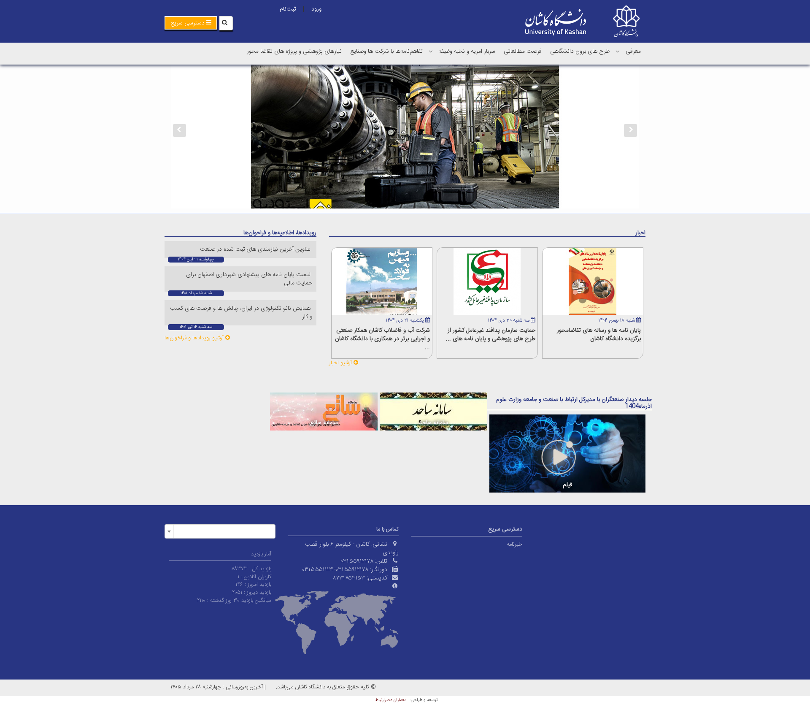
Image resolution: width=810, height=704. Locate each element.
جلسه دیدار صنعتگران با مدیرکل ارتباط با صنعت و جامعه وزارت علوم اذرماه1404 (574, 403)
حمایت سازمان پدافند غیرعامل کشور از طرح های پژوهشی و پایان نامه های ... (490, 334)
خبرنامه (514, 544)
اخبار (640, 233)
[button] (191, 23)
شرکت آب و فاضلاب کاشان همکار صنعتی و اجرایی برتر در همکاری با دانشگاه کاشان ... (382, 339)
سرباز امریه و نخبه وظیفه (466, 51)
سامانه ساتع (324, 423)
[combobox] (220, 531)
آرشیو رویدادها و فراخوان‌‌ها (195, 338)
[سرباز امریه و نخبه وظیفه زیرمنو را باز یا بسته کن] (431, 51)
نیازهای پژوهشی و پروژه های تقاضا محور (294, 51)
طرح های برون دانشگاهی (580, 51)
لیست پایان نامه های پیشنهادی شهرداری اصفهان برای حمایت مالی (249, 279)
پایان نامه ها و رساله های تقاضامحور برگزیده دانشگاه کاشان (599, 334)
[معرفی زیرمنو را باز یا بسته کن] (617, 51)
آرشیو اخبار (341, 363)
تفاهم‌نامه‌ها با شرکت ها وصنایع (386, 51)
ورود (316, 9)
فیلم (567, 485)
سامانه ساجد (433, 423)
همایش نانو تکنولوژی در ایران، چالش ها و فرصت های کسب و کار (241, 312)
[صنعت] (405, 136)
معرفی (633, 51)
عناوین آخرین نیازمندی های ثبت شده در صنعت (256, 249)
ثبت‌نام (288, 9)
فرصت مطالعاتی (523, 51)
